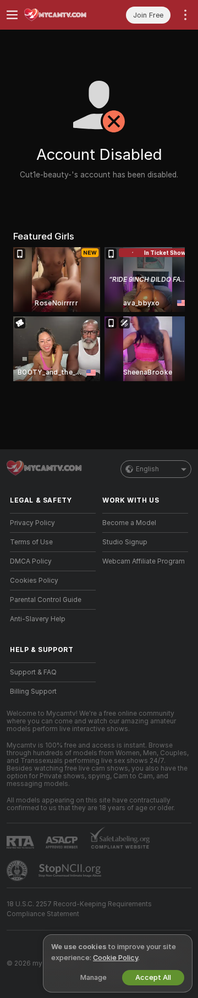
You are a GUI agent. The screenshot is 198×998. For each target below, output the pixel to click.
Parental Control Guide (45, 600)
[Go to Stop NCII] (70, 870)
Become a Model (129, 523)
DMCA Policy (31, 561)
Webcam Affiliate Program (143, 561)
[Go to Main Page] (61, 14)
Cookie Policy (115, 958)
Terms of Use (31, 542)
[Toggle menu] (12, 15)
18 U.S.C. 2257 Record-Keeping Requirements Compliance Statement (79, 909)
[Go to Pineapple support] (18, 870)
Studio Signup (124, 542)
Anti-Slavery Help (37, 619)
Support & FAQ (33, 672)
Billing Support (33, 691)
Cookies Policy (34, 580)
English (147, 469)
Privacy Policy (32, 523)
